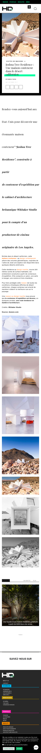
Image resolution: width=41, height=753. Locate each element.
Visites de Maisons (14, 61)
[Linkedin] (14, 664)
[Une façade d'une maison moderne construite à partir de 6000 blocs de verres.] (20, 605)
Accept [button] (19, 748)
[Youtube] (30, 664)
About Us (6, 680)
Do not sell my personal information (15, 745)
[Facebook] (8, 87)
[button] (36, 747)
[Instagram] (9, 664)
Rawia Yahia (12, 79)
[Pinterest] (16, 87)
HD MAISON (6, 686)
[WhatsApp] (21, 87)
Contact (5, 683)
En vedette (27, 580)
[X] (12, 87)
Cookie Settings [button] (8, 748)
